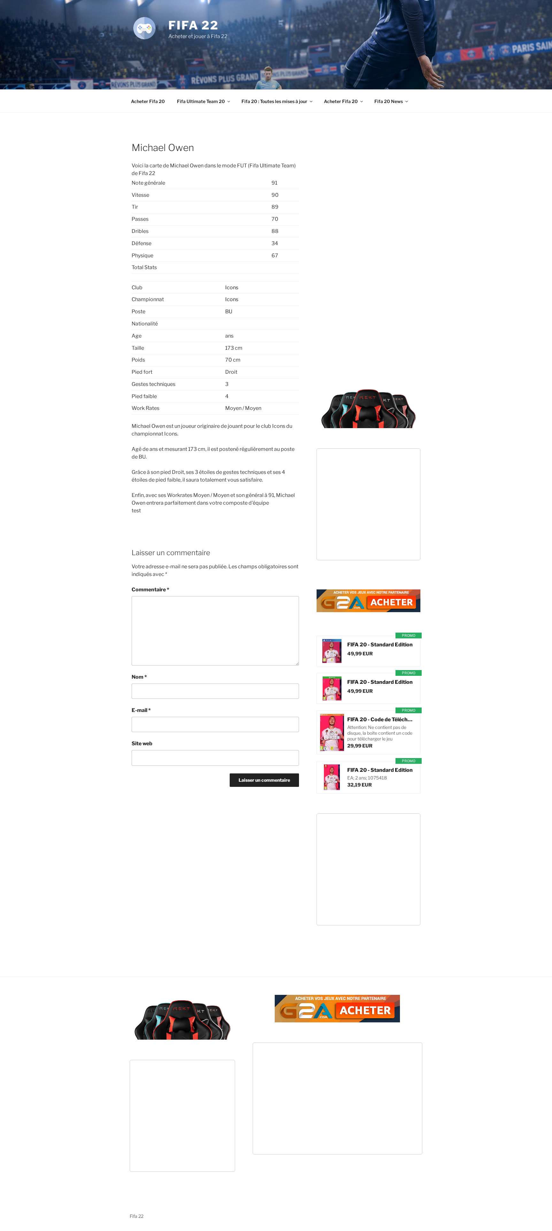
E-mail (141, 710)
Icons (231, 287)
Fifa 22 (193, 25)
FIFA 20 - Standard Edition (380, 645)
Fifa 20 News (388, 101)
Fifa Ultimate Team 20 (201, 101)
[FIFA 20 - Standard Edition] (332, 651)
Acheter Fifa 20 (148, 101)
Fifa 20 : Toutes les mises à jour (274, 101)
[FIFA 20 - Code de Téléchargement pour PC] (332, 732)
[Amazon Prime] (386, 653)
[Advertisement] (276, 57)
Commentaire (150, 590)
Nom (139, 677)
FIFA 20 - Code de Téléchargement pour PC (380, 719)
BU (228, 311)
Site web (142, 743)
